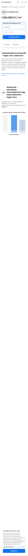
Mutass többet (14, 134)
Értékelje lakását (14, 37)
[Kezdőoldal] (6, 2)
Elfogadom (14, 551)
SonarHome (4, 7)
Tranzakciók (6, 44)
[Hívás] (22, 2)
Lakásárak (10, 7)
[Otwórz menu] (25, 2)
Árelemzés (15, 44)
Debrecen (17, 7)
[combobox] (13, 27)
